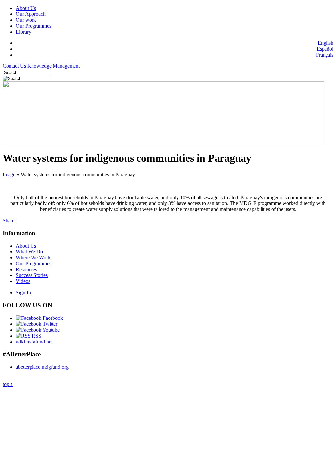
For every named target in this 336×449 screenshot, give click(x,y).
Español (325, 49)
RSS (36, 336)
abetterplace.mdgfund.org (42, 367)
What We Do (29, 251)
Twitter (49, 324)
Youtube (50, 330)
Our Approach (31, 14)
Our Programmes (33, 26)
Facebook (52, 318)
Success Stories (32, 275)
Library (23, 32)
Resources (26, 269)
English (325, 43)
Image (9, 174)
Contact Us (14, 66)
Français (324, 55)
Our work (26, 20)
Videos (23, 281)
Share (8, 220)
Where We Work (33, 257)
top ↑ (8, 384)
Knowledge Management (53, 66)
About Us (26, 8)
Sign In (23, 292)
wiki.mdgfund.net (34, 341)
